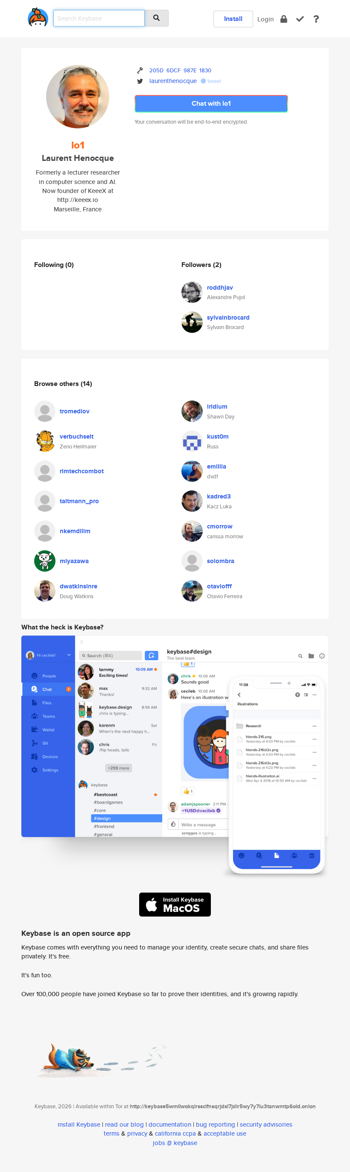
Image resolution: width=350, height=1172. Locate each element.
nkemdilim (75, 531)
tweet (213, 81)
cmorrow (220, 526)
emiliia (216, 466)
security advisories (266, 1124)
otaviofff (219, 586)
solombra (220, 561)
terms (112, 1133)
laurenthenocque (173, 80)
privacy (137, 1133)
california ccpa (175, 1133)
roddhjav (220, 287)
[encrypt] (283, 19)
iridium (217, 406)
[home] (38, 15)
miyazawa (74, 561)
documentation (170, 1124)
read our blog (124, 1124)
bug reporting (215, 1124)
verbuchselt (76, 436)
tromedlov (75, 411)
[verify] (300, 19)
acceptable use (225, 1133)
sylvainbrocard (228, 317)
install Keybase (79, 1124)
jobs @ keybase (175, 1142)
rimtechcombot (82, 471)
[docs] (316, 19)
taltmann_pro (79, 501)
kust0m (218, 436)
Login (265, 19)
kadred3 (219, 496)
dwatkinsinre (78, 586)
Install (233, 19)
